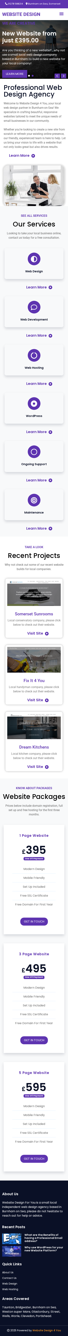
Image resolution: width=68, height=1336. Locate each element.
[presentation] (57, 76)
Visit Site (35, 633)
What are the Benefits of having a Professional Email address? (43, 1238)
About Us (7, 1272)
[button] (29, 76)
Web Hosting (10, 1289)
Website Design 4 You (46, 1330)
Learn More (15, 74)
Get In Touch (34, 921)
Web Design (9, 1283)
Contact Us (9, 1278)
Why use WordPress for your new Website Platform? (43, 1249)
